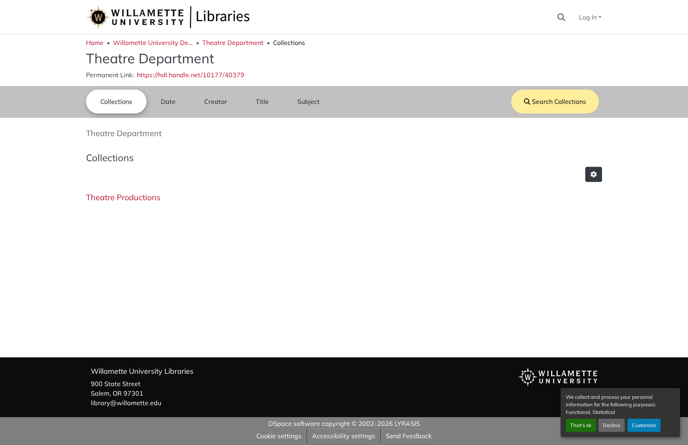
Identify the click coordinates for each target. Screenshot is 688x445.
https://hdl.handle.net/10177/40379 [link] (190, 75)
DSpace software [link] (294, 423)
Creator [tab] (215, 101)
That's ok (581, 425)
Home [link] (95, 43)
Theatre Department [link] (233, 43)
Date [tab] (168, 101)
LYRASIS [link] (407, 423)
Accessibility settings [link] (343, 436)
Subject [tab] (308, 101)
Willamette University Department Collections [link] (153, 43)
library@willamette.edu (126, 403)
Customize (644, 425)
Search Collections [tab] (558, 101)
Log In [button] (588, 17)
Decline (611, 425)
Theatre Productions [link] (123, 197)
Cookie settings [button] (278, 436)
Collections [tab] (116, 101)
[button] (194, 17)
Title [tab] (262, 101)
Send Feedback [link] (409, 436)
